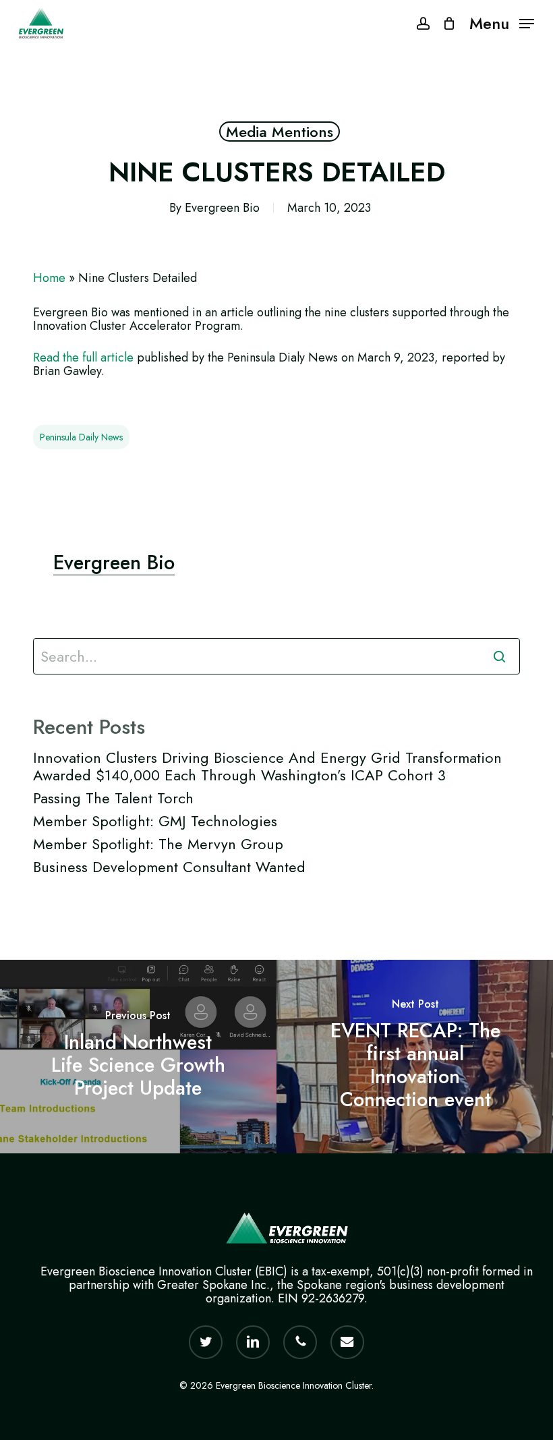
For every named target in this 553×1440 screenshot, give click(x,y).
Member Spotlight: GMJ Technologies (155, 821)
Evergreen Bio (222, 208)
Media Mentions (279, 131)
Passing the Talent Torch (113, 798)
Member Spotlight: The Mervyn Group (158, 844)
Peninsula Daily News (81, 437)
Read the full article (83, 357)
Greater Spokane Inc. (213, 1285)
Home (49, 278)
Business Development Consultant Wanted (169, 866)
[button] (501, 22)
